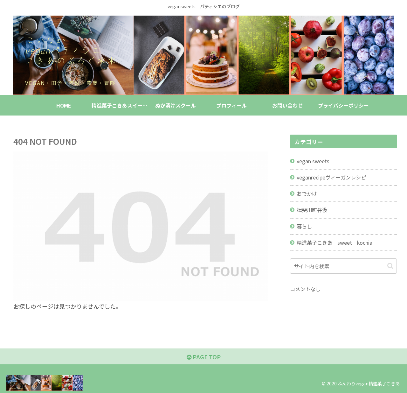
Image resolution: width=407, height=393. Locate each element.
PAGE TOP (206, 357)
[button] (390, 266)
